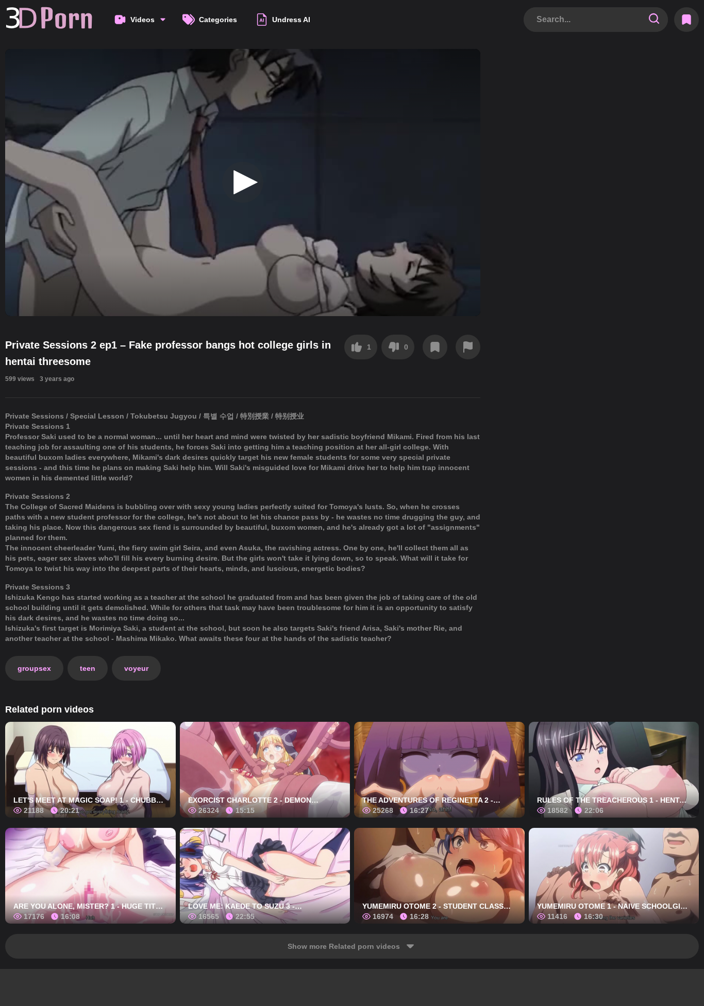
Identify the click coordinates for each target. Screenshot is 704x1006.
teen (87, 668)
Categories (218, 19)
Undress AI (291, 19)
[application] (242, 182)
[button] (242, 182)
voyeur (136, 668)
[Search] (654, 19)
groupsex (34, 668)
